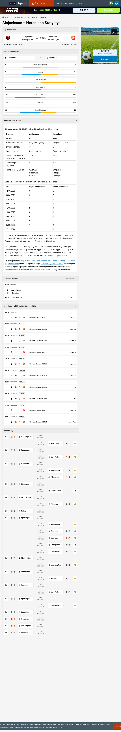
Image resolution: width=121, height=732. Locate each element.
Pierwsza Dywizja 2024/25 (59, 255)
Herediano (52, 37)
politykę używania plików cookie (50, 727)
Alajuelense (28, 37)
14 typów (22, 370)
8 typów (21, 347)
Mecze (59, 3)
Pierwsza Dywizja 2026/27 (52, 264)
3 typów (21, 324)
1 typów (21, 393)
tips (22, 3)
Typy (65, 3)
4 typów (21, 335)
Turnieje (71, 3)
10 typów (22, 382)
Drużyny (79, 3)
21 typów (22, 417)
